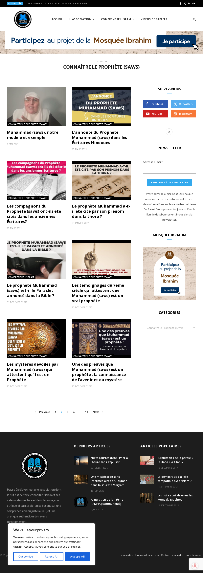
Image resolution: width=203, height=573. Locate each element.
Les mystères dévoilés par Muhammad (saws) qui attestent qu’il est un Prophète (32, 371)
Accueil (57, 19)
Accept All (77, 556)
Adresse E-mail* (153, 161)
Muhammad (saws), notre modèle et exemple (32, 135)
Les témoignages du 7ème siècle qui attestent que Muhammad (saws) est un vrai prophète (98, 293)
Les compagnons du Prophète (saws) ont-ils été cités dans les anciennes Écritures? (34, 213)
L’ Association (80, 19)
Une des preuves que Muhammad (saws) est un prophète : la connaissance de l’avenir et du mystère (99, 371)
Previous (44, 412)
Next (96, 412)
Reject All (51, 556)
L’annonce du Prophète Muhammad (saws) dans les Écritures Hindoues (99, 137)
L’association (126, 555)
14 (86, 412)
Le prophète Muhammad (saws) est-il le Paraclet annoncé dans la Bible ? (32, 290)
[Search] (193, 19)
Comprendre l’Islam (116, 19)
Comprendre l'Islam (21, 277)
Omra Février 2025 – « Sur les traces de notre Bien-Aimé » (56, 3)
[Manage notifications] (195, 566)
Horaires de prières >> (147, 555)
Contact (165, 555)
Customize (25, 556)
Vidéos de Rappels (154, 19)
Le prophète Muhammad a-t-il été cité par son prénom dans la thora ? (101, 211)
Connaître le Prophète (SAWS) (27, 124)
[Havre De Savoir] (23, 19)
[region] (51, 544)
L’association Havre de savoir (186, 555)
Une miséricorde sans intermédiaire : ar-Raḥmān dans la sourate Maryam (109, 481)
